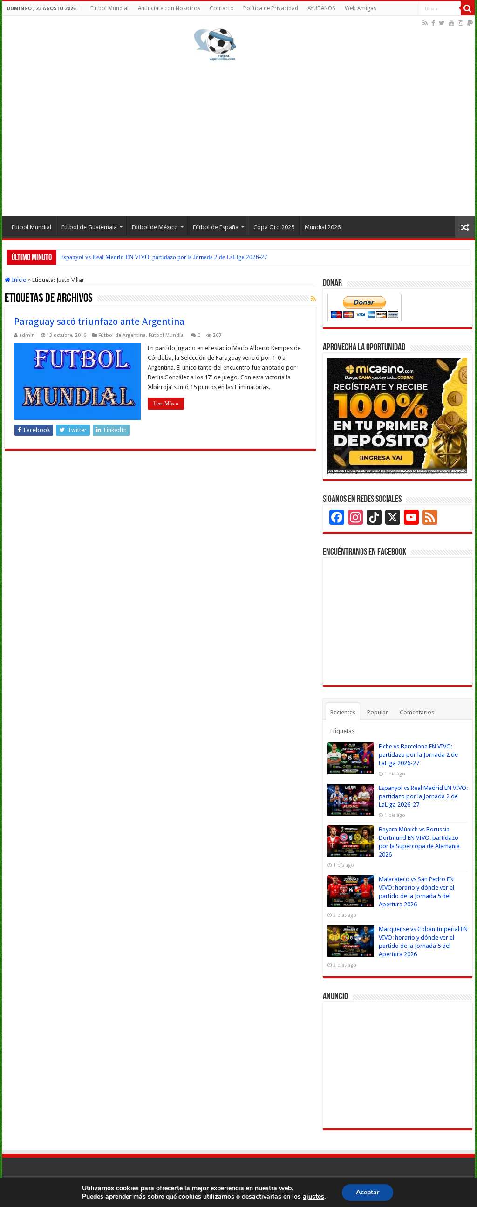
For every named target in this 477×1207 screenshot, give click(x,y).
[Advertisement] (238, 137)
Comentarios (417, 712)
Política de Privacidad (270, 8)
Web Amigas (360, 8)
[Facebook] (433, 22)
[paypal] (470, 22)
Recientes (342, 712)
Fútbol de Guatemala (89, 227)
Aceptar (367, 1192)
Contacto (222, 8)
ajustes (313, 1197)
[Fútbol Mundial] (215, 44)
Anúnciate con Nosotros (169, 8)
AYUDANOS (321, 8)
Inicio (18, 279)
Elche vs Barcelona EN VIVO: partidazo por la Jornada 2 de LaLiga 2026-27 (418, 755)
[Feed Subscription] (313, 298)
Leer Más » (165, 403)
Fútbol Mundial (109, 8)
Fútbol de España (215, 227)
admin (27, 335)
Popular (377, 712)
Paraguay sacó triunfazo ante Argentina (99, 321)
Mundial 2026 (323, 227)
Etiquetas (342, 730)
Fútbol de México (155, 227)
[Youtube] (451, 22)
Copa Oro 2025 (273, 227)
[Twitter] (442, 22)
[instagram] (460, 22)
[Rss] (425, 22)
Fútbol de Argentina (122, 335)
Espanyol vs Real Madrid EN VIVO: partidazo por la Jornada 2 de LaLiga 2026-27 (163, 257)
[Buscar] (468, 8)
